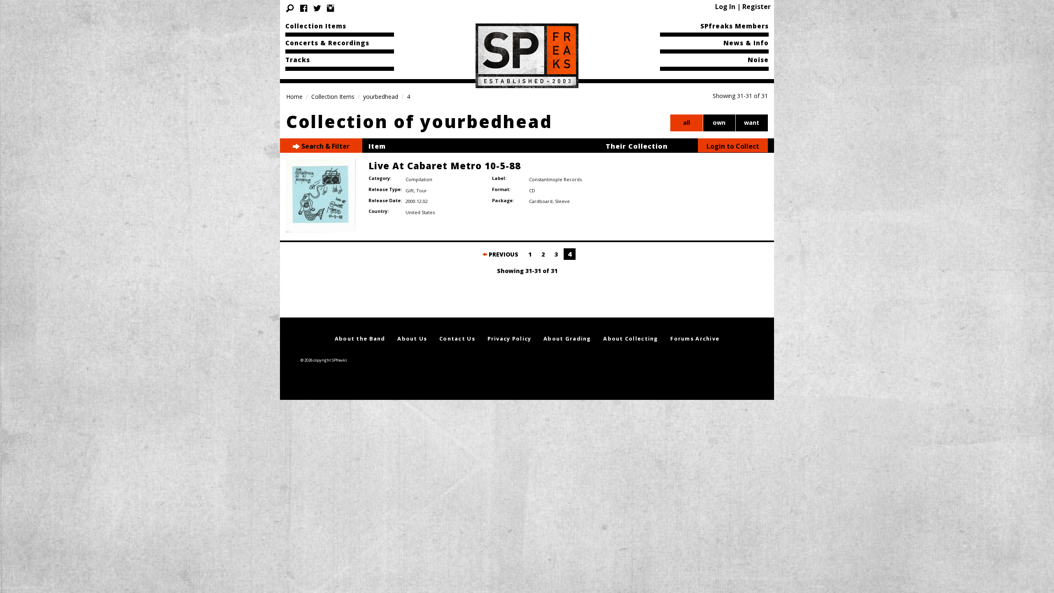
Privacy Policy (509, 338)
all (686, 122)
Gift (410, 190)
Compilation (419, 179)
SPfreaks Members (734, 26)
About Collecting (630, 338)
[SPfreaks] (527, 55)
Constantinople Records (555, 179)
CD (532, 190)
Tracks (297, 60)
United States (420, 212)
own (719, 122)
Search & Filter (325, 146)
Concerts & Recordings (327, 43)
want (751, 122)
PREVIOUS (502, 254)
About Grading (567, 338)
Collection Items (315, 26)
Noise (758, 60)
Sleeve (562, 201)
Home (294, 96)
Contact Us (457, 338)
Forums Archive (694, 338)
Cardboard (541, 201)
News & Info (746, 43)
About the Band (360, 338)
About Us (412, 338)
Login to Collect (733, 146)
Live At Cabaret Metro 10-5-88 (444, 165)
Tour (421, 190)
